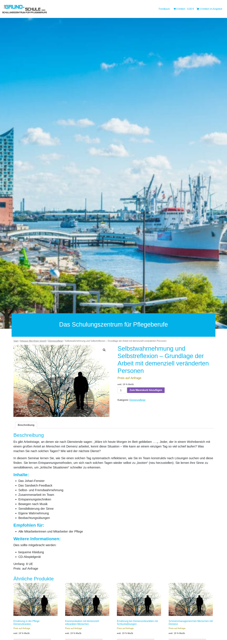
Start (15, 341)
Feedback (164, 9)
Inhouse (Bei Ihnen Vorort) (33, 341)
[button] (104, 350)
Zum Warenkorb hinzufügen (146, 390)
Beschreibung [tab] (26, 425)
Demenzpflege (55, 341)
